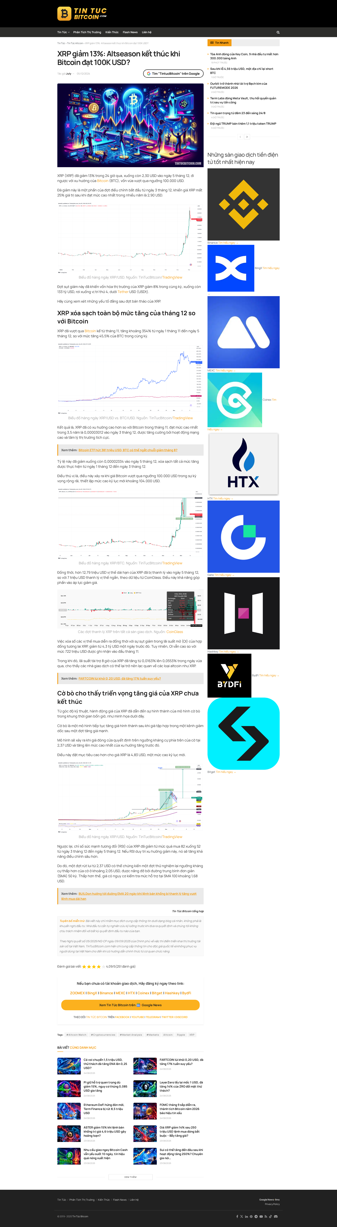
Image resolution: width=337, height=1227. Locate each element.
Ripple (181, 1034)
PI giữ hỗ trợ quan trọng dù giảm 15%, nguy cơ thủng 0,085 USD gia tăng (105, 1086)
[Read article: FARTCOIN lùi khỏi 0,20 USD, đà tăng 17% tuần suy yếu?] (145, 1066)
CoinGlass (175, 631)
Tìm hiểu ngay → (228, 242)
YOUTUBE (137, 1017)
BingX (92, 993)
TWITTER (167, 1017)
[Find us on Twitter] (241, 1216)
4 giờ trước (217, 117)
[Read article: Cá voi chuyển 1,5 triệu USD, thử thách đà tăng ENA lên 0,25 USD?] (69, 1066)
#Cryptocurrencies (103, 1034)
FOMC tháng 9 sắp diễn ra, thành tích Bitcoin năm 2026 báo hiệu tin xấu (179, 1109)
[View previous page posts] (240, 136)
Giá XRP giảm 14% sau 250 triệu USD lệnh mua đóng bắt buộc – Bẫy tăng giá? (180, 1131)
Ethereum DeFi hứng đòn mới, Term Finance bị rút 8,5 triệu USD (104, 1109)
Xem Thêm (130, 1177)
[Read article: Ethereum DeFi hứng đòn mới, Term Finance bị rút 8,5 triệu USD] (69, 1111)
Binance (106, 993)
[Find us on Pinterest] (251, 1216)
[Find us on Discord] (276, 1217)
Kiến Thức (112, 32)
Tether (123, 291)
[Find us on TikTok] (270, 1217)
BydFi (186, 993)
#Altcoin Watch (76, 1034)
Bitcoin (102, 180)
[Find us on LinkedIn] (246, 1216)
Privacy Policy (272, 1204)
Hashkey (172, 993)
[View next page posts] (247, 136)
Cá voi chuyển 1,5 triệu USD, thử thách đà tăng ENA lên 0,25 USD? (105, 1064)
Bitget (157, 993)
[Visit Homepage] (82, 14)
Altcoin (168, 1034)
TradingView (172, 277)
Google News (266, 1199)
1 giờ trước (217, 77)
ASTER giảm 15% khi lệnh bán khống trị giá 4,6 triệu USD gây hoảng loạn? (105, 1131)
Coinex (143, 993)
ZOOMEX (77, 993)
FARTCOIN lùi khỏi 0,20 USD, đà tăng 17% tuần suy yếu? (181, 1062)
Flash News (130, 32)
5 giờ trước (217, 127)
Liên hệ (146, 32)
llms (277, 1199)
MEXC (120, 993)
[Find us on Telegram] (256, 1216)
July (68, 73)
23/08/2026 (89, 1140)
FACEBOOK (122, 1017)
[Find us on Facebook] (237, 1216)
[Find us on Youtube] (261, 1216)
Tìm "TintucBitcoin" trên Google (176, 73)
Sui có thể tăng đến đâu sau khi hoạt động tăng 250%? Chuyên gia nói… (181, 1154)
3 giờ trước (217, 106)
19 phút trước (219, 62)
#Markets (152, 1034)
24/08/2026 (89, 1073)
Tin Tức (62, 32)
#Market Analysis (131, 1034)
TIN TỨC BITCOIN (96, 1017)
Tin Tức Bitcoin (80, 1216)
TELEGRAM (153, 1017)
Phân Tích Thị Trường (87, 32)
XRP (192, 1034)
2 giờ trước (217, 92)
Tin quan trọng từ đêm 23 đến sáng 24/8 (237, 113)
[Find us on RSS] (266, 1216)
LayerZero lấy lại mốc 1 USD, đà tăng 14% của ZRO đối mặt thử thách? (181, 1086)
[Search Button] (278, 32)
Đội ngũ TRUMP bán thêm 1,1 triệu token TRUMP (243, 124)
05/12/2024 (83, 73)
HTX (131, 993)
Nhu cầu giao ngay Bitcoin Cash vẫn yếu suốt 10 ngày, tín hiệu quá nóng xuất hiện (106, 1154)
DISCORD (181, 1017)
